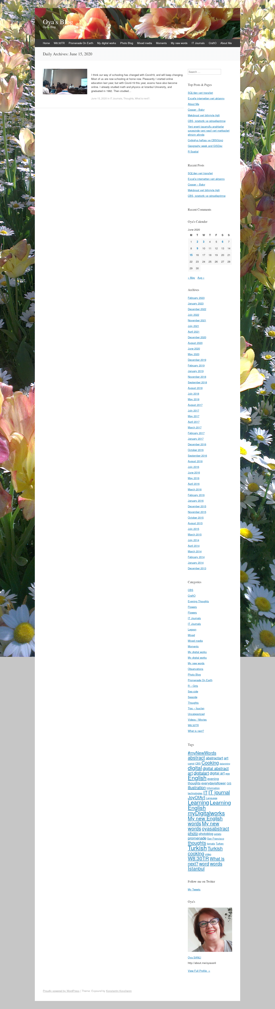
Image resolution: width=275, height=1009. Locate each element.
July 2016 (193, 467)
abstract (196, 757)
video (208, 854)
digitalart (201, 773)
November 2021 (197, 320)
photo (193, 833)
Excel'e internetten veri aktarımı (206, 98)
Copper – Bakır (196, 184)
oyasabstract (215, 828)
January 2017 (196, 439)
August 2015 (195, 523)
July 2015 (193, 529)
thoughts (197, 842)
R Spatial (193, 151)
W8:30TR (59, 43)
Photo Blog (126, 43)
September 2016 (197, 455)
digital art (217, 773)
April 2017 (194, 422)
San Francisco (215, 838)
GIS (229, 783)
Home (46, 43)
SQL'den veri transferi (200, 93)
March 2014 (195, 551)
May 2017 (193, 416)
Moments (161, 43)
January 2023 (196, 303)
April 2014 (194, 546)
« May (191, 278)
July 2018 (193, 393)
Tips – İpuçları (196, 708)
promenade (197, 838)
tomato (211, 843)
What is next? (142, 98)
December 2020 (197, 337)
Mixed (191, 635)
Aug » (200, 278)
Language (211, 798)
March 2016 (195, 489)
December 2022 (197, 309)
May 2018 (193, 399)
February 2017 (196, 433)
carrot (191, 763)
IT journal (219, 792)
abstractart (214, 757)
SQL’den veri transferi (200, 173)
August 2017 (195, 405)
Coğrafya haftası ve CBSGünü (205, 140)
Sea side (193, 691)
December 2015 (197, 506)
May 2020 (193, 354)
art (226, 757)
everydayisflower (213, 783)
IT (205, 792)
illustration (197, 787)
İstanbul (196, 868)
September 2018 (197, 382)
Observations (195, 669)
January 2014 (196, 562)
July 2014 (193, 540)
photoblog (206, 833)
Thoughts (128, 98)
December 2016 (197, 444)
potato (217, 834)
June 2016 (194, 472)
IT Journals (198, 43)
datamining (225, 763)
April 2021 (194, 331)
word (204, 863)
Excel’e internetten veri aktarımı (206, 179)
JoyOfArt (196, 797)
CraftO (212, 43)
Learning (198, 802)
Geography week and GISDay (205, 146)
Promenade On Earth (81, 43)
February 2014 (196, 557)
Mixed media (144, 43)
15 (191, 255)
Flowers (192, 607)
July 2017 (193, 410)
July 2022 (193, 315)
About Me (226, 43)
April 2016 (194, 484)
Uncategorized (196, 714)
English (197, 777)
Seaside (192, 697)
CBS (190, 590)
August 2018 (195, 388)
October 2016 (196, 450)
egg (227, 773)
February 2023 (196, 298)
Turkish (197, 847)
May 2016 (193, 478)
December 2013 (197, 568)
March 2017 (195, 427)
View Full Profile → (199, 971)
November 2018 (197, 377)
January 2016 (196, 500)
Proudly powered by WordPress (61, 991)
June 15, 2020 (99, 98)
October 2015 (196, 517)
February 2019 (196, 365)
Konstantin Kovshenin (119, 991)
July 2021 (193, 326)
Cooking (210, 762)
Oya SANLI (194, 957)
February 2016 (196, 495)
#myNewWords (202, 753)
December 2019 (197, 360)
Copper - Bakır (196, 109)
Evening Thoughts (198, 601)
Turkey (220, 843)
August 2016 (195, 461)
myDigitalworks (206, 813)
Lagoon (192, 629)
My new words (179, 43)
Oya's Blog (58, 21)
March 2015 (195, 534)
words (216, 863)
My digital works (106, 43)
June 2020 (194, 348)
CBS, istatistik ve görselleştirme (206, 121)
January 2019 (196, 371)
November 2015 (197, 512)
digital (195, 768)
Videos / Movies (197, 719)
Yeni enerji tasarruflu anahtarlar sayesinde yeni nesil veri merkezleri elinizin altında (209, 130)
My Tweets (194, 889)
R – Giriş (193, 686)
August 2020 (195, 343)
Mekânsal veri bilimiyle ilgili (204, 115)
